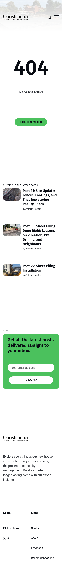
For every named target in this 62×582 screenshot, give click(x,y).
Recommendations (42, 558)
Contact (35, 528)
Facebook (13, 528)
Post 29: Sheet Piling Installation (39, 268)
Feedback (37, 548)
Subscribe (31, 380)
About (34, 538)
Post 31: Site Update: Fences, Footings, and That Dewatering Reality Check (40, 197)
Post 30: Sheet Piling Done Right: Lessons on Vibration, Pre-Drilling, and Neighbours (39, 235)
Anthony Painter (33, 208)
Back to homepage (31, 122)
